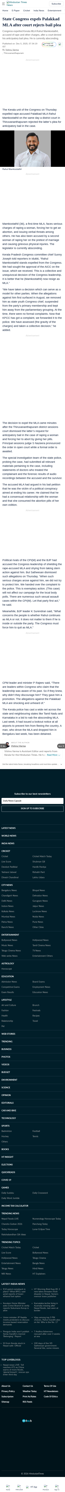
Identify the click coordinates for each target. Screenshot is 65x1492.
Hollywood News (40, 940)
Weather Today (30, 1391)
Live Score (6, 862)
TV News (36, 951)
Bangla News (38, 1263)
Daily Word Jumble (10, 1198)
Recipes (36, 1016)
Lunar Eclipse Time (41, 1229)
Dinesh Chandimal (10, 878)
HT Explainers (38, 1274)
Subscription (7, 1397)
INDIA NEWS (8, 844)
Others (5, 1142)
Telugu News (7, 1269)
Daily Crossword (40, 1193)
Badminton (7, 1131)
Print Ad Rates (29, 1397)
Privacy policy (8, 1391)
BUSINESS (6, 1049)
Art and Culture (9, 1005)
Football (36, 1131)
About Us (6, 1386)
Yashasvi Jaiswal (9, 872)
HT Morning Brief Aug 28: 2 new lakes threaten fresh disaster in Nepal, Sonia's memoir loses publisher (47, 1293)
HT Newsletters (51, 1391)
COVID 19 (6, 1180)
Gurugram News (40, 901)
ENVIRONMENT (9, 1080)
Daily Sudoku (8, 1193)
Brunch (35, 1005)
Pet (3, 1026)
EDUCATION (8, 977)
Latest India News (13, 1284)
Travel (35, 1021)
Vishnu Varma (12, 50)
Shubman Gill (38, 862)
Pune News (37, 922)
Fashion (5, 1011)
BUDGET (6, 1072)
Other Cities (38, 927)
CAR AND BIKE (9, 1111)
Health (5, 1016)
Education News (40, 992)
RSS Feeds (27, 1402)
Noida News (38, 917)
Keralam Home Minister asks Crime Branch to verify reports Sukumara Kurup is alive (16, 1307)
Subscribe (56, 4)
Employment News (41, 987)
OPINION (6, 1095)
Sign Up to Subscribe (32, 809)
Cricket (26, 10)
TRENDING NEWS (10, 1214)
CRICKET (6, 851)
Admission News (9, 982)
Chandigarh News (10, 896)
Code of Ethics (51, 1397)
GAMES (5, 1188)
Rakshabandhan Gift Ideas (14, 1235)
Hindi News (37, 1269)
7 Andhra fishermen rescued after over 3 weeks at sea (47, 1333)
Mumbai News (8, 917)
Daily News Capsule (12, 801)
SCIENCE (6, 1088)
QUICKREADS (8, 1172)
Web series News (10, 956)
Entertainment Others (42, 956)
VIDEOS (5, 1065)
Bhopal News (38, 890)
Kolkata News (8, 912)
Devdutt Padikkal (9, 867)
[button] (3, 4)
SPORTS (6, 1126)
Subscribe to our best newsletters (32, 794)
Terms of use (50, 1386)
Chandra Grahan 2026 (12, 1224)
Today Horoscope (10, 1229)
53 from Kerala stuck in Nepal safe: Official (14, 1344)
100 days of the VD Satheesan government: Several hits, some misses (46, 1345)
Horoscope (7, 969)
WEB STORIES (8, 1034)
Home (5, 10)
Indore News (7, 906)
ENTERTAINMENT (10, 935)
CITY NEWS (7, 885)
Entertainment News (11, 1263)
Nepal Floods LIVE (10, 1219)
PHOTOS (6, 1057)
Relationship (7, 1021)
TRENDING (7, 1042)
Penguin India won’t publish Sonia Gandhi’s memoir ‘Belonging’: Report (16, 1333)
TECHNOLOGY (9, 1118)
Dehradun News (40, 896)
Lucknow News (39, 912)
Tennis (35, 1136)
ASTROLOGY (8, 964)
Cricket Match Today (42, 856)
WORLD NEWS (9, 836)
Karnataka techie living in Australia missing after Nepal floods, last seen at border (46, 1307)
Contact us (28, 1386)
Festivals (36, 1011)
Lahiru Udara (38, 878)
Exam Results (8, 992)
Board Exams (38, 982)
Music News (7, 945)
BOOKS (5, 1149)
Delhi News (7, 901)
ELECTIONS (7, 1165)
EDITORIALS (8, 1103)
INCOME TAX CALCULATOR (15, 1206)
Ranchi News (8, 927)
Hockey (5, 1136)
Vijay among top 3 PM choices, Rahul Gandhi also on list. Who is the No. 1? (47, 1319)
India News (39, 10)
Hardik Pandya (39, 867)
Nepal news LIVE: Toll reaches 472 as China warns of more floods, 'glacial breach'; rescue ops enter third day (16, 1370)
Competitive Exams (11, 987)
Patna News (7, 922)
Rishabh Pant (38, 872)
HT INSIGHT (7, 1157)
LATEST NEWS (9, 828)
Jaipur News (38, 906)
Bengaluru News (9, 890)
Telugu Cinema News (11, 951)
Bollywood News (9, 940)
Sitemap (5, 1402)
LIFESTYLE (7, 1000)
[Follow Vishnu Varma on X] (22, 49)
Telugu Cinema (39, 1258)
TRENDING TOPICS (11, 1242)
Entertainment (54, 10)
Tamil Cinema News (41, 945)
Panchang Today (40, 1224)
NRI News (6, 1274)
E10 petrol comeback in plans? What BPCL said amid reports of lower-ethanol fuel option (14, 1293)
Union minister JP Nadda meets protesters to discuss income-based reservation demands (16, 1321)
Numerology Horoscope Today (46, 1219)
